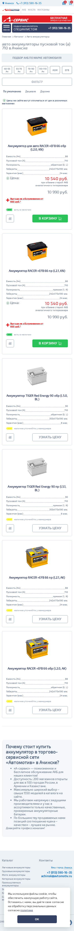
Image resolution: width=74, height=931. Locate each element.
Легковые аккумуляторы (16, 867)
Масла (32, 9)
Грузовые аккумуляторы (16, 871)
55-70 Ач (19, 70)
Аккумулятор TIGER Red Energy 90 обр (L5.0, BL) (37, 397)
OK (37, 919)
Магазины (43, 9)
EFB (67, 70)
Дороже (45, 91)
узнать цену (50, 437)
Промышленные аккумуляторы (11, 884)
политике (26, 910)
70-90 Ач (31, 70)
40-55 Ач (7, 70)
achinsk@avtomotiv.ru (56, 876)
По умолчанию (12, 91)
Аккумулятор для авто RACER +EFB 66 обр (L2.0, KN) (37, 147)
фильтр (37, 81)
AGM (55, 70)
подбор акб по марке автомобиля (37, 57)
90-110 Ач (43, 70)
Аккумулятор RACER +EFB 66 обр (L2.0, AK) (37, 668)
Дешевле (30, 91)
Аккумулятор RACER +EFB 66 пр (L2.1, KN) (37, 270)
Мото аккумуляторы (14, 874)
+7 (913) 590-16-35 (59, 872)
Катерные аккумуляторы (16, 878)
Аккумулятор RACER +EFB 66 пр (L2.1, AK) (37, 577)
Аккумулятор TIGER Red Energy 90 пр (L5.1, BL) (37, 488)
